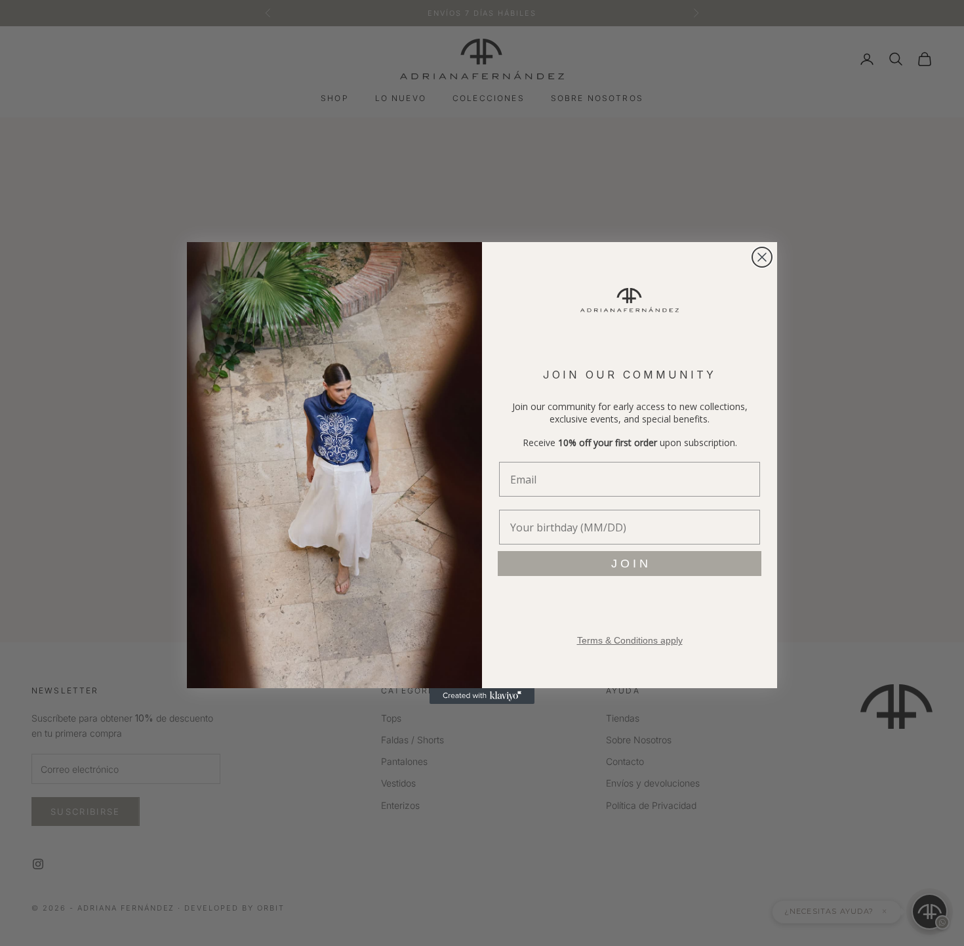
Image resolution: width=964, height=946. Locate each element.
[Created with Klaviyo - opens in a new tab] (482, 696)
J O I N (629, 563)
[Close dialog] (762, 257)
